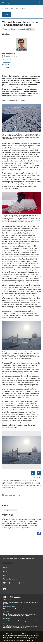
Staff (4, 575)
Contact (5, 568)
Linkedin (9, 583)
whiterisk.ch (7, 600)
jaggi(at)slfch (6, 62)
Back (7, 15)
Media (5, 571)
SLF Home (5, 8)
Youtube (4, 583)
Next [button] (39, 473)
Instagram (19, 583)
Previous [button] (33, 473)
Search (7, 2)
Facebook (23, 583)
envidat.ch (6, 619)
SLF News (30, 29)
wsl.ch (5, 624)
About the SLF (15, 8)
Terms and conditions (10, 579)
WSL (4, 589)
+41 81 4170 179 (7, 64)
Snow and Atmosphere (9, 58)
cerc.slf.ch (6, 612)
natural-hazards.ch (9, 607)
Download (12, 495)
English (5, 563)
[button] (39, 533)
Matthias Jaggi (8, 53)
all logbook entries (10, 510)
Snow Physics (6, 59)
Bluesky (14, 583)
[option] (21, 463)
